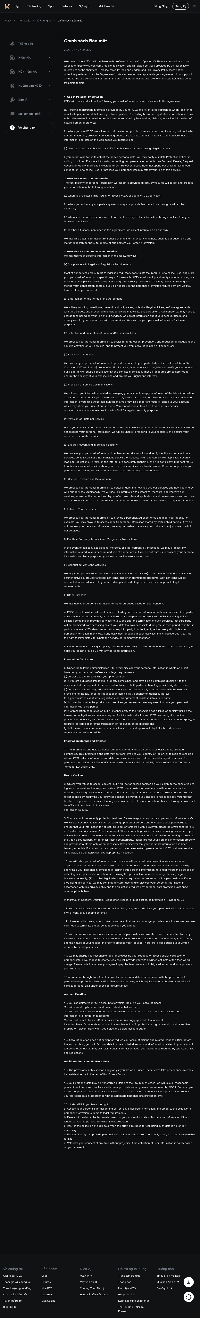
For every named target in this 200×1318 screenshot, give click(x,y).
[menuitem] (29, 43)
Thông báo (23, 20)
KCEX (8, 20)
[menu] (29, 85)
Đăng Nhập (161, 6)
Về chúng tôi (44, 20)
